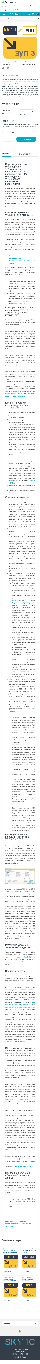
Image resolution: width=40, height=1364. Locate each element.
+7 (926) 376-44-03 (20, 1353)
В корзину (27, 139)
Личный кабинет (22, 10)
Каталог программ (17, 19)
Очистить (23, 114)
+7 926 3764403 (12, 2)
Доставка (33, 6)
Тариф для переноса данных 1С (8, 112)
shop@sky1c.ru (28, 957)
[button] (36, 26)
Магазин (9, 10)
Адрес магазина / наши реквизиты (14, 6)
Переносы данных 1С (8, 62)
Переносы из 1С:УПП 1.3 (22, 62)
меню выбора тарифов (24, 1166)
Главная (4, 19)
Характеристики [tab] (26, 154)
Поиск (29, 14)
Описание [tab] (6, 154)
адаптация (21, 303)
